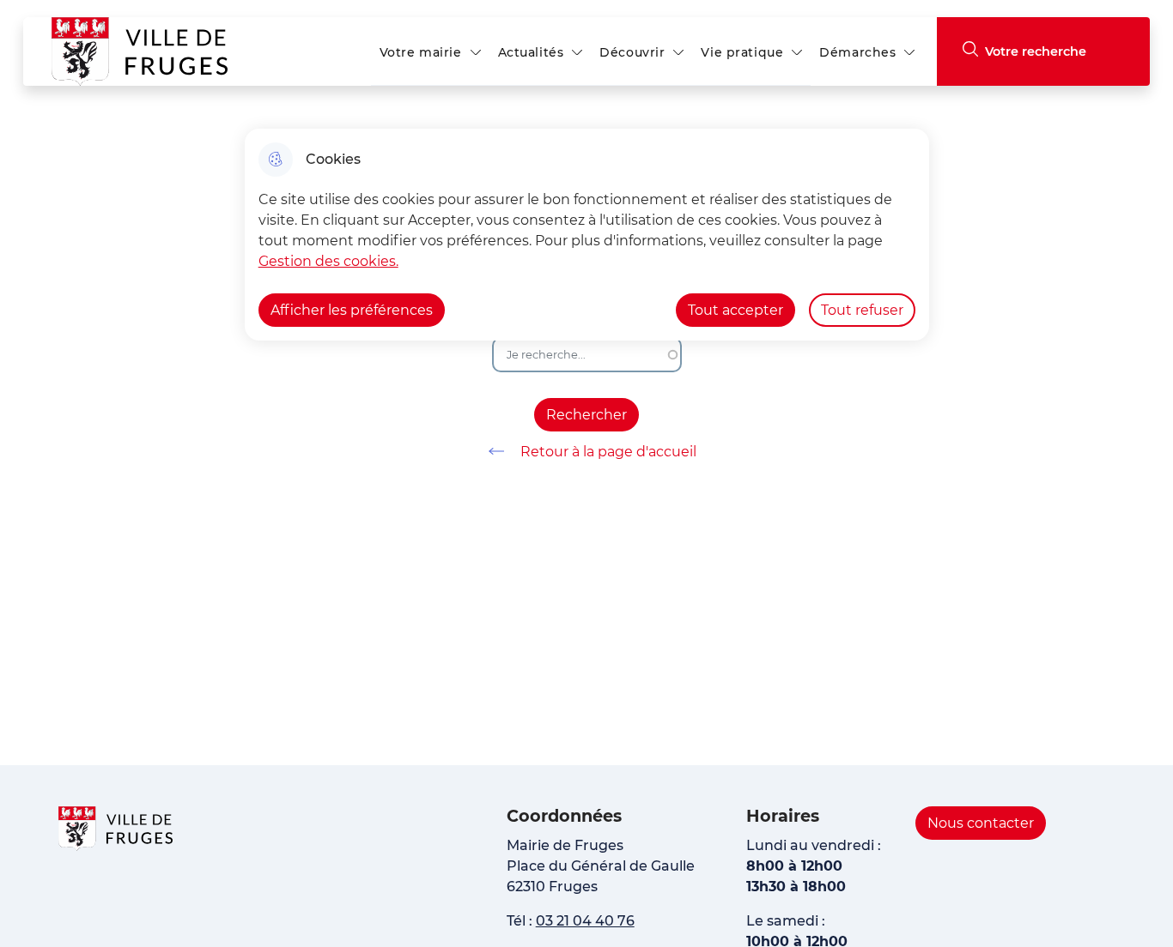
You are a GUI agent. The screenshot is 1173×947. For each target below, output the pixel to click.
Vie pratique (742, 52)
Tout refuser (862, 310)
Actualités (531, 52)
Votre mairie (421, 52)
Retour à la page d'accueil (608, 451)
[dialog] (587, 235)
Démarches (857, 52)
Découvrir (632, 52)
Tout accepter (735, 310)
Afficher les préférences (351, 310)
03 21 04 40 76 (585, 921)
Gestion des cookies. (328, 261)
